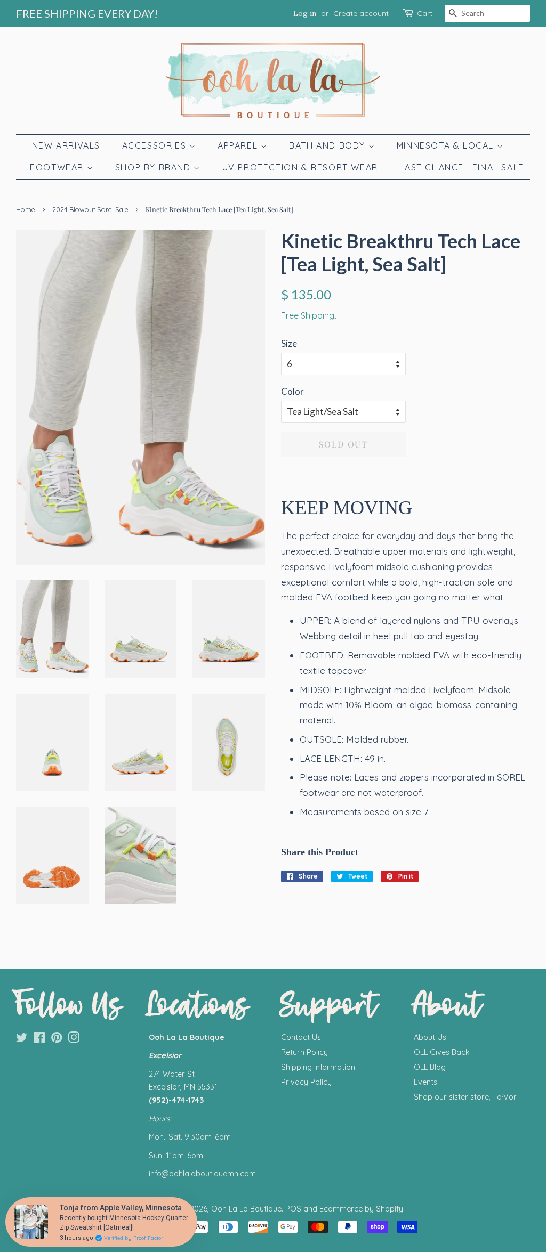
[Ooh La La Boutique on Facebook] (39, 1039)
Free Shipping (307, 315)
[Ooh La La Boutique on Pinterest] (56, 1039)
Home (25, 209)
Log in (304, 13)
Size (289, 343)
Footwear (58, 167)
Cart (424, 13)
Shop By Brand (154, 167)
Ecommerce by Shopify (361, 1209)
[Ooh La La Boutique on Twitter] (22, 1039)
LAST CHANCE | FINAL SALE (461, 167)
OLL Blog (430, 1067)
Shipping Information (318, 1067)
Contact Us (301, 1037)
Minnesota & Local (447, 145)
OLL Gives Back (442, 1052)
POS (293, 1209)
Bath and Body (328, 145)
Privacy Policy (306, 1082)
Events (425, 1082)
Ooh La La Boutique (246, 1209)
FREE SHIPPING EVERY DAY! (87, 13)
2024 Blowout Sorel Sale (90, 209)
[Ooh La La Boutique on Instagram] (73, 1039)
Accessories (155, 145)
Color (292, 391)
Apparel (239, 145)
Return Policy (304, 1052)
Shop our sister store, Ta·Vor (465, 1097)
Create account (361, 13)
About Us (430, 1037)
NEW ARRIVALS (66, 145)
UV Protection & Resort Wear (300, 167)
